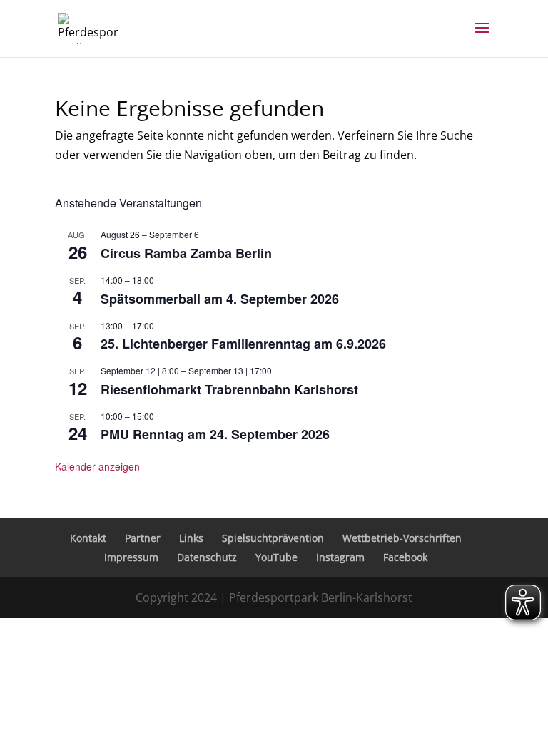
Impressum (131, 557)
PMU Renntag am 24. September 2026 (215, 434)
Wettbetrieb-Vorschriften (402, 538)
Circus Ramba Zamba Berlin (186, 253)
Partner (143, 538)
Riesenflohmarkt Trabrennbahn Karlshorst (229, 389)
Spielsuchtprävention (273, 538)
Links (191, 538)
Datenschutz (207, 557)
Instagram (340, 557)
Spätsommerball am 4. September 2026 (220, 298)
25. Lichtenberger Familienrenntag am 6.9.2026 (243, 343)
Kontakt (88, 538)
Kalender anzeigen (97, 466)
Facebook (405, 557)
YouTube (276, 557)
